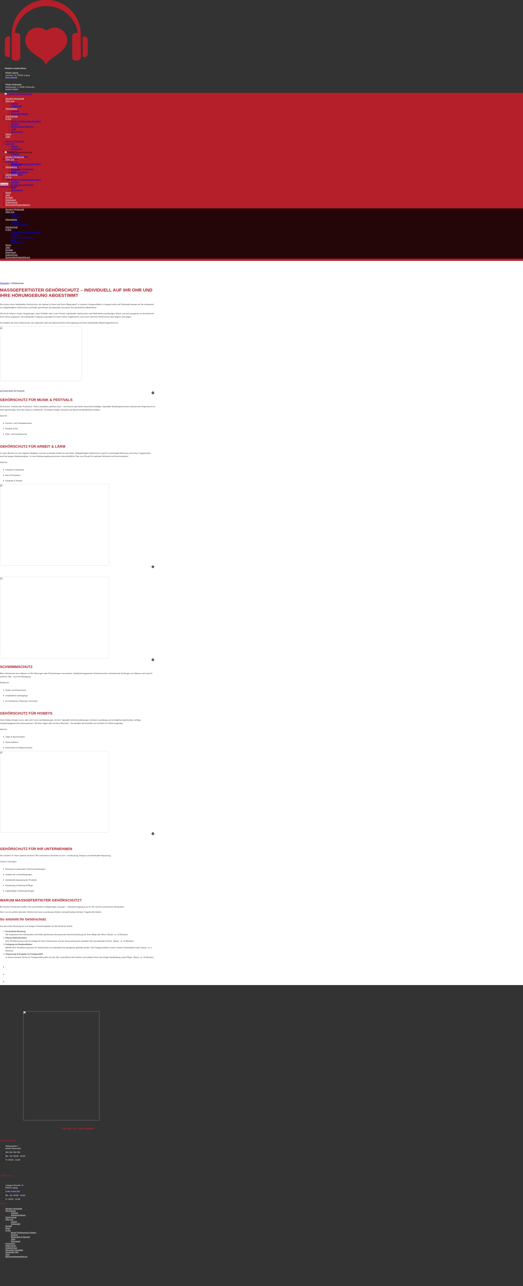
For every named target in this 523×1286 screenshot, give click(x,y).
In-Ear (8, 119)
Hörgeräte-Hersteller (14, 1250)
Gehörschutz (11, 116)
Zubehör (15, 111)
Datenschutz (11, 202)
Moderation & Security (22, 126)
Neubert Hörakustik (14, 98)
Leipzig (14, 103)
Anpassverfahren (19, 114)
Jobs (7, 137)
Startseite (4, 283)
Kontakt (9, 197)
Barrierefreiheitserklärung (17, 205)
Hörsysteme (11, 109)
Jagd (13, 129)
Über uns (9, 101)
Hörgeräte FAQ (12, 1252)
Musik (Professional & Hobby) (26, 121)
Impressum (10, 200)
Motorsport (17, 131)
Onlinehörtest (11, 1248)
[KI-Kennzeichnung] (153, 392)
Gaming (15, 124)
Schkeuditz (16, 106)
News (8, 134)
